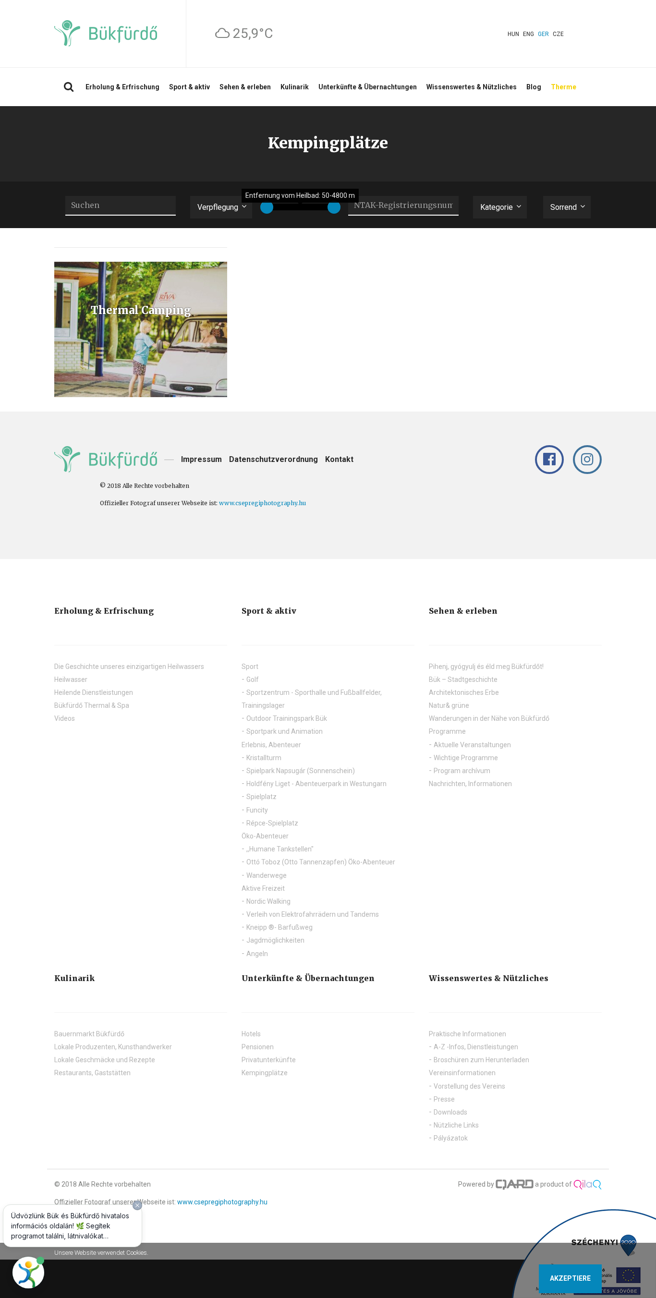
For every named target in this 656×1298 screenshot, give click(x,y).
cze (558, 34)
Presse (444, 1099)
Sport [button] (250, 666)
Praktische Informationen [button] (467, 1034)
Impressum (201, 459)
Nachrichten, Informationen (470, 784)
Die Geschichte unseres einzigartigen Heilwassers (129, 666)
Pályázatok (451, 1138)
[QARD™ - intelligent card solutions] (515, 1184)
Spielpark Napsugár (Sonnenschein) (300, 771)
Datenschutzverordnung (273, 459)
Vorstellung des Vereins (469, 1086)
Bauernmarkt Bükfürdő (89, 1034)
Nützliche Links (456, 1125)
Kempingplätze (265, 1073)
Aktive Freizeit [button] (263, 888)
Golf (252, 679)
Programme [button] (447, 731)
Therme (563, 87)
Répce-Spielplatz (272, 823)
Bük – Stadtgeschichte (463, 679)
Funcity (257, 810)
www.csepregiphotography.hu (262, 503)
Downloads (450, 1112)
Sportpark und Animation (284, 731)
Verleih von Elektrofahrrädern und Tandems (312, 914)
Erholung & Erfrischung (122, 87)
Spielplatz (261, 797)
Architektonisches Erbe (464, 692)
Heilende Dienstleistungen (93, 692)
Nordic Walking (268, 901)
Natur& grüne (449, 705)
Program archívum (462, 771)
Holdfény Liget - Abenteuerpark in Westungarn (316, 784)
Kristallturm (263, 758)
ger (543, 34)
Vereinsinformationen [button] (462, 1073)
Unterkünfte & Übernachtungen (367, 87)
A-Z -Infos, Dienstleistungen (476, 1047)
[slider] (266, 207)
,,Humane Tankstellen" (280, 849)
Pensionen (258, 1047)
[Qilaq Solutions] (587, 1184)
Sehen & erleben (245, 87)
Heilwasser (70, 679)
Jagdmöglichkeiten (275, 940)
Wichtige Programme (466, 758)
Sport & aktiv (189, 87)
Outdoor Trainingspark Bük (286, 718)
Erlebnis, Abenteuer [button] (271, 745)
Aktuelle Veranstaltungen (472, 745)
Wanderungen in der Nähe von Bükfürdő (489, 718)
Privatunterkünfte (269, 1060)
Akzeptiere (570, 1278)
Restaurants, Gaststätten (92, 1073)
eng (528, 34)
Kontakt (339, 459)
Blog (533, 87)
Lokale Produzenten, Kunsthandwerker (113, 1047)
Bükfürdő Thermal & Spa (91, 705)
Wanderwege (266, 875)
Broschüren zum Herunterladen (481, 1060)
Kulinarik (294, 87)
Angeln (257, 954)
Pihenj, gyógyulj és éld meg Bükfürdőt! (486, 666)
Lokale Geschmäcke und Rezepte (104, 1060)
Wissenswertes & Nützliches (471, 87)
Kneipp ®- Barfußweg (279, 927)
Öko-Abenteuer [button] (265, 836)
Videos (64, 718)
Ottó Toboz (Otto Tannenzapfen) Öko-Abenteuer (320, 862)
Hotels (251, 1034)
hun (513, 34)
